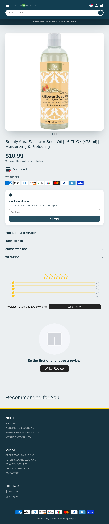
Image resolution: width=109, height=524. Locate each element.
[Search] (100, 12)
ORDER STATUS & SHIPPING (20, 455)
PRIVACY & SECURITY (16, 464)
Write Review (74, 307)
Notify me (54, 219)
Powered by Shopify (67, 518)
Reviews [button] (11, 306)
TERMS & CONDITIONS (17, 468)
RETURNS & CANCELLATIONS (20, 460)
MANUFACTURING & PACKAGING (22, 432)
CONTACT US (12, 473)
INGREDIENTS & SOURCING (19, 428)
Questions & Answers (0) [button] (33, 306)
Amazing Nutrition (49, 518)
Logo (25, 5)
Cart (102, 5)
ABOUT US (10, 423)
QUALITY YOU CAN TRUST (19, 437)
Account (96, 5)
